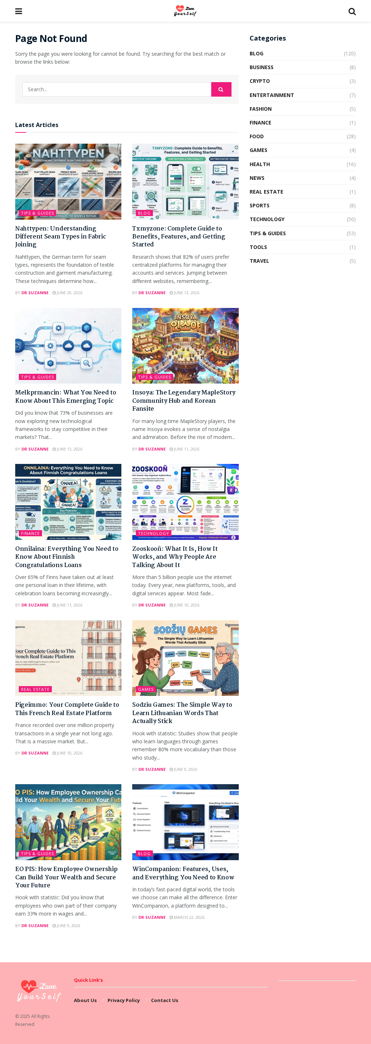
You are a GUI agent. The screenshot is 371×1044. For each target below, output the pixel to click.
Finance (30, 533)
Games (146, 689)
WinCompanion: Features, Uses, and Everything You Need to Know (183, 873)
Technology (153, 533)
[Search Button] (221, 89)
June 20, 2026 (69, 292)
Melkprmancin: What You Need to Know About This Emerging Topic (65, 397)
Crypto (260, 80)
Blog (144, 213)
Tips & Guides (37, 213)
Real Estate (35, 689)
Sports (260, 205)
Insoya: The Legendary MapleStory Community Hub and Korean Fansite (183, 401)
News (257, 177)
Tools (258, 247)
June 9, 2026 (185, 769)
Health (260, 164)
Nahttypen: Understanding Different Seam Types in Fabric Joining (60, 237)
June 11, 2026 (186, 449)
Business (262, 67)
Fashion (261, 108)
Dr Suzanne (35, 292)
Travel (259, 260)
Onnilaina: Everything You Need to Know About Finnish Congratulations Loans (66, 557)
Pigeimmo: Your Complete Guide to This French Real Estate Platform (67, 709)
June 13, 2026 (186, 292)
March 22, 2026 (188, 917)
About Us (85, 1000)
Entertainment (272, 95)
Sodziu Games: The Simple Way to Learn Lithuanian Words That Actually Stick (182, 713)
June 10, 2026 (186, 605)
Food (257, 136)
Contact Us (164, 1000)
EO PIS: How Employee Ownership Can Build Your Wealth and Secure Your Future (66, 878)
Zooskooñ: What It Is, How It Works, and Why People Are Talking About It (174, 557)
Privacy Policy (124, 1000)
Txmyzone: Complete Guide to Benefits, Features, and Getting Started (178, 237)
